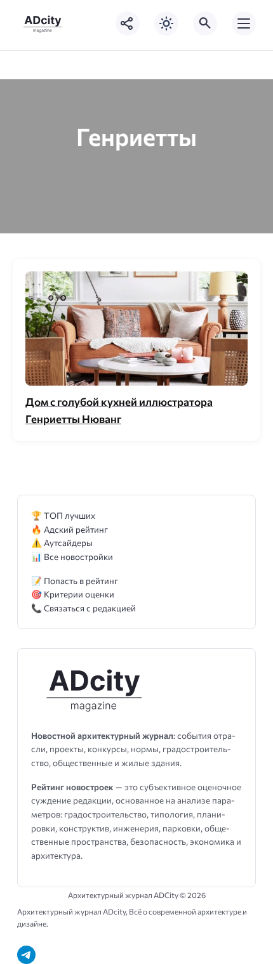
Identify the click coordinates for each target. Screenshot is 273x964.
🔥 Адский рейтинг (69, 529)
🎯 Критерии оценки (72, 594)
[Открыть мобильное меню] (244, 23)
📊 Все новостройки (72, 556)
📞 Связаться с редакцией (83, 607)
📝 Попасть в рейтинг (74, 580)
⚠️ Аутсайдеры (62, 542)
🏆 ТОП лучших (63, 515)
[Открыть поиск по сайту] (205, 23)
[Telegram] (26, 955)
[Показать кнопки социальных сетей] (128, 23)
